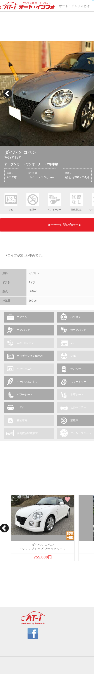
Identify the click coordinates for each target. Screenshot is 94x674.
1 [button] (83, 141)
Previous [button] (7, 93)
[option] (43, 528)
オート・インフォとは (74, 6)
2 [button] (89, 141)
